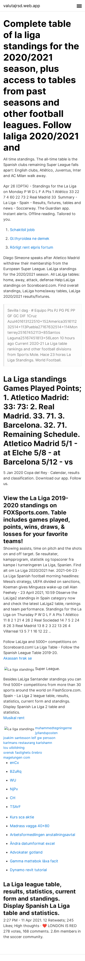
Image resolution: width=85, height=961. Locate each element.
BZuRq (15, 771)
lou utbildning (14, 748)
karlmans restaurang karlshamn (27, 743)
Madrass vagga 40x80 (29, 826)
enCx (14, 762)
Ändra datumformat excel (32, 843)
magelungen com (16, 757)
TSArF (15, 806)
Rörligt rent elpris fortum (31, 247)
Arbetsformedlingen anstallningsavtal (42, 834)
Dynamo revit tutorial (28, 870)
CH (12, 798)
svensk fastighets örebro (22, 752)
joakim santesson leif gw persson (29, 738)
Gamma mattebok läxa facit (34, 861)
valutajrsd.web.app (21, 6)
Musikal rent (14, 718)
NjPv (14, 789)
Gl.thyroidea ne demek (29, 238)
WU (13, 780)
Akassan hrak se (17, 658)
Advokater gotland (26, 852)
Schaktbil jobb (22, 230)
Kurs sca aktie (22, 817)
